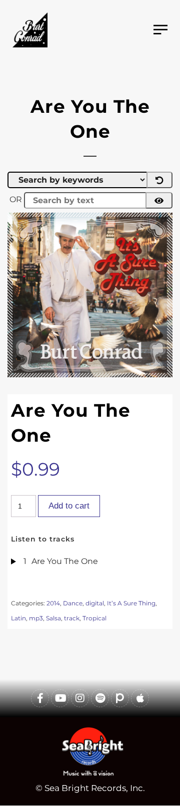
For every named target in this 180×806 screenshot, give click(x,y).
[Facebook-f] (40, 698)
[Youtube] (60, 698)
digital (95, 603)
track (72, 618)
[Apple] (140, 698)
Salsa (53, 618)
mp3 (36, 618)
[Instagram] (80, 698)
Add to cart (69, 506)
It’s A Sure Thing (131, 603)
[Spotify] (100, 698)
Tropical (94, 618)
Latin (18, 618)
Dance (72, 603)
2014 (53, 603)
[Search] (159, 200)
